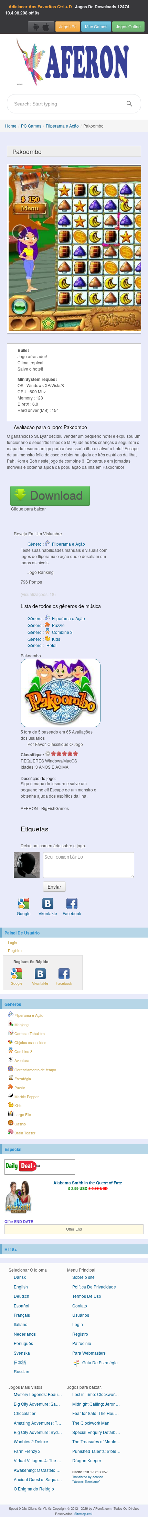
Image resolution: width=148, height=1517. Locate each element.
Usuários (80, 1315)
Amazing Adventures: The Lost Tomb (40, 1423)
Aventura (21, 1060)
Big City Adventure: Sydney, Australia (40, 1432)
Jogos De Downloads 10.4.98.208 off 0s (67, 9)
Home (11, 126)
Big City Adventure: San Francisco (40, 1404)
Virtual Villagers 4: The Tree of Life (40, 1460)
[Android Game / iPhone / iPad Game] (41, 26)
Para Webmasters (89, 1353)
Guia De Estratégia (99, 1362)
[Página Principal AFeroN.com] (74, 62)
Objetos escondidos (29, 1042)
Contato (79, 1305)
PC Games (31, 126)
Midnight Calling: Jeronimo (97, 1404)
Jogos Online (128, 26)
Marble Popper (26, 1096)
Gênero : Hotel (42, 645)
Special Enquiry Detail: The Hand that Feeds (99, 1432)
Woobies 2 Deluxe (31, 1441)
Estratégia (22, 1078)
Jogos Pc (67, 26)
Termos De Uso (86, 1296)
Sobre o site (83, 1277)
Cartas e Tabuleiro (29, 1033)
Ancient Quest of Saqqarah (39, 1479)
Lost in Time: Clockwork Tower (99, 1394)
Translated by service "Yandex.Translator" (87, 1479)
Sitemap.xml (83, 1513)
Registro (15, 950)
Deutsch (21, 1296)
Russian (21, 1371)
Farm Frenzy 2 (27, 1451)
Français (22, 1315)
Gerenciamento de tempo (34, 1069)
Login (12, 942)
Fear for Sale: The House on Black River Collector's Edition (99, 1413)
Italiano (21, 1324)
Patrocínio (81, 1343)
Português (23, 1343)
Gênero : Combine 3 (50, 632)
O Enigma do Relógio (34, 1488)
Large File (22, 1114)
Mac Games (96, 26)
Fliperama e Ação (62, 126)
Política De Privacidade (94, 1287)
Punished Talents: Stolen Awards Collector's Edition (99, 1451)
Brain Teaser (24, 1132)
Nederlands (25, 1334)
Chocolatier (24, 1413)
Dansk (20, 1277)
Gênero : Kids (44, 639)
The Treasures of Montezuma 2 (99, 1441)
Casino (19, 1123)
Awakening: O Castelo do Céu (40, 1470)
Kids (17, 1105)
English (21, 1287)
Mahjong (21, 1024)
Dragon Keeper (86, 1460)
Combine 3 (22, 1051)
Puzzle (19, 1087)
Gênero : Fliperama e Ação (56, 544)
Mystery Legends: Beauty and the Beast (40, 1394)
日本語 (20, 1362)
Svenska (22, 1353)
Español (21, 1305)
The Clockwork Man (90, 1423)
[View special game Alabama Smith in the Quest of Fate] (18, 1197)
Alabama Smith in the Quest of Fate (87, 1183)
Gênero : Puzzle (46, 625)
